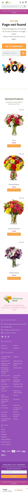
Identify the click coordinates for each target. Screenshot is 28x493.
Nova (14, 140)
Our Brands (4, 412)
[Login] (23, 2)
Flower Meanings (18, 386)
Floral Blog (4, 384)
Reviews (15, 412)
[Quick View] (23, 109)
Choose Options (15, 146)
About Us (15, 395)
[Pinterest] (8, 337)
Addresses (4, 437)
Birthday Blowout (14, 184)
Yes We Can (16, 399)
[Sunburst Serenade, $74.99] (14, 211)
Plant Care (4, 391)
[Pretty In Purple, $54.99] (14, 255)
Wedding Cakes (17, 368)
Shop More (16, 348)
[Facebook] (2, 337)
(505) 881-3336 (8, 327)
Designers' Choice (18, 384)
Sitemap (15, 419)
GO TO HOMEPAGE (14, 46)
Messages (4, 434)
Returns (3, 432)
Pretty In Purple (14, 273)
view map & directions (10, 333)
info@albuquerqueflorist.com (12, 330)
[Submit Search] (24, 6)
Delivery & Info (5, 375)
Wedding (15, 356)
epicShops (14, 483)
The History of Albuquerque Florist (5, 401)
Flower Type (4, 348)
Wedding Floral (5, 361)
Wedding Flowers (18, 361)
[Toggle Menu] (3, 2)
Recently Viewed (5, 442)
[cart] (25, 2)
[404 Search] (23, 53)
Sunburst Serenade (14, 229)
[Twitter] (5, 337)
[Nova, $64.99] (14, 122)
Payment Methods (6, 439)
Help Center (16, 405)
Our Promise (4, 408)
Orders (3, 429)
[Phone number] (21, 2)
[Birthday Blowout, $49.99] (14, 167)
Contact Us (4, 405)
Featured (15, 345)
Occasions (4, 345)
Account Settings (6, 444)
